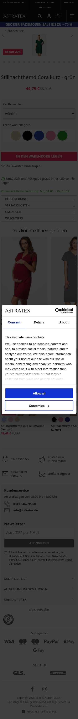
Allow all (39, 393)
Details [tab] (39, 322)
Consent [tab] (14, 322)
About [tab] (63, 322)
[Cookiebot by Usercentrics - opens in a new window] (55, 310)
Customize (37, 405)
